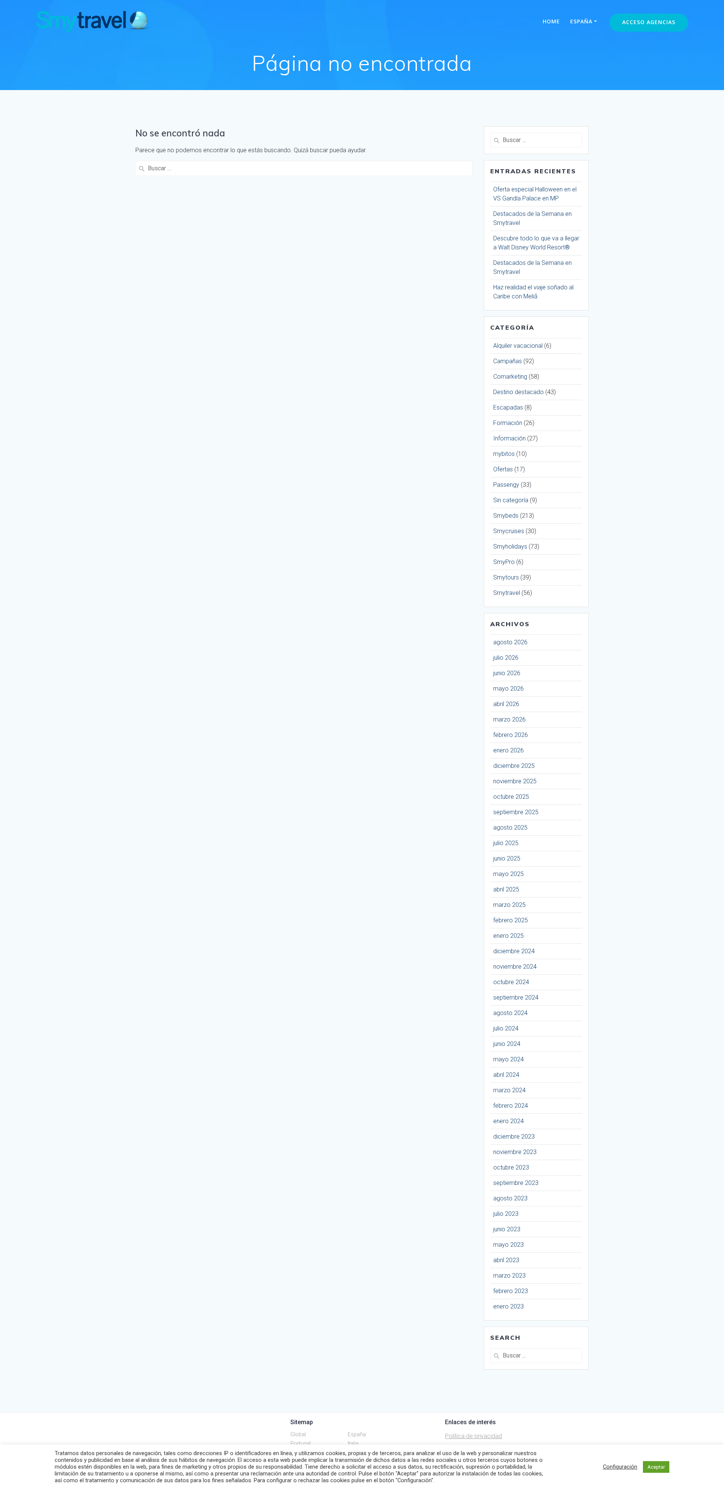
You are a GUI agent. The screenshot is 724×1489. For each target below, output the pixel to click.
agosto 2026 (510, 642)
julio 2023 (505, 1213)
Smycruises (508, 531)
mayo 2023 (508, 1244)
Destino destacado (518, 392)
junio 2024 (506, 1043)
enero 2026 (508, 750)
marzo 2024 (509, 1090)
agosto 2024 (510, 1013)
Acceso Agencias (648, 22)
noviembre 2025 (515, 781)
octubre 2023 (511, 1167)
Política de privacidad (473, 1436)
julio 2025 (505, 843)
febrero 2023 (510, 1291)
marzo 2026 (509, 719)
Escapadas (508, 407)
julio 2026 (505, 657)
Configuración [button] (620, 1466)
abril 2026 (506, 704)
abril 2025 (506, 889)
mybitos (504, 453)
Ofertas (503, 469)
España (581, 21)
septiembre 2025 (515, 812)
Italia (353, 1443)
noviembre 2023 (515, 1152)
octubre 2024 (511, 982)
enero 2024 (508, 1121)
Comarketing (510, 376)
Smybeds (505, 515)
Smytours (506, 577)
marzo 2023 (509, 1275)
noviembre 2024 (515, 966)
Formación (507, 423)
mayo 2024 (508, 1059)
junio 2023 (506, 1229)
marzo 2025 (509, 904)
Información (509, 438)
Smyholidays (510, 546)
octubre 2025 (511, 796)
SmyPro (504, 562)
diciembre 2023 (514, 1136)
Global (298, 1434)
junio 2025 (506, 858)
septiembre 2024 (515, 997)
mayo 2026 (508, 688)
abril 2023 (506, 1260)
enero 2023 (508, 1306)
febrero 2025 (510, 920)
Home (551, 21)
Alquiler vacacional (518, 345)
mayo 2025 (508, 874)
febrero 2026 (510, 734)
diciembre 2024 (514, 951)
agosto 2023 (510, 1198)
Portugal (300, 1443)
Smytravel (506, 592)
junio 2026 (506, 673)
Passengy (506, 484)
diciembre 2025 (514, 765)
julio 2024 (505, 1028)
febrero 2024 (510, 1105)
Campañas (507, 361)
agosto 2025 (510, 827)
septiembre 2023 (515, 1182)
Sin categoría (510, 500)
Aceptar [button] (656, 1467)
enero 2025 (508, 935)
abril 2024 (506, 1074)
